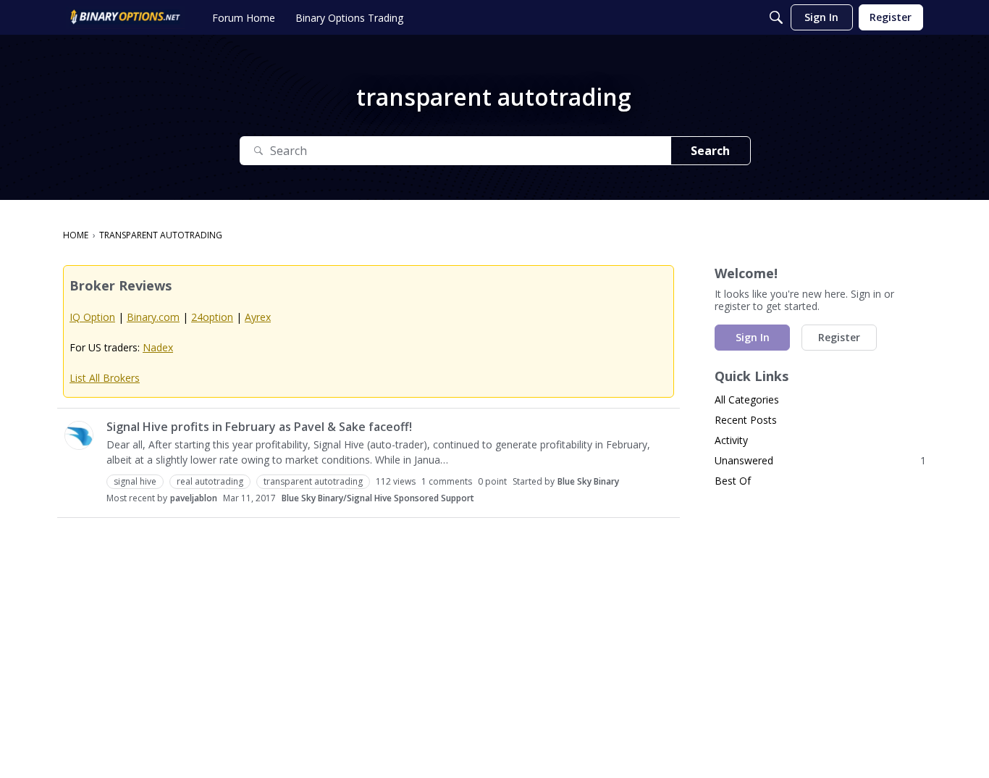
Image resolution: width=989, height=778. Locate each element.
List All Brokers (105, 378)
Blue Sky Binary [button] (588, 481)
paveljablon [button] (193, 498)
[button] (78, 435)
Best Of (733, 481)
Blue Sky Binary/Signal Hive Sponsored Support (378, 498)
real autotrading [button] (210, 481)
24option (212, 317)
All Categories (747, 399)
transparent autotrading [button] (313, 481)
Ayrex (258, 317)
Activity (731, 440)
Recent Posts (746, 420)
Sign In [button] (753, 337)
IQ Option (92, 317)
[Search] (776, 17)
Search (710, 151)
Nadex (158, 347)
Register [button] (839, 337)
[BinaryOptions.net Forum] (125, 17)
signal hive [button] (135, 481)
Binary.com (153, 317)
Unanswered (820, 460)
